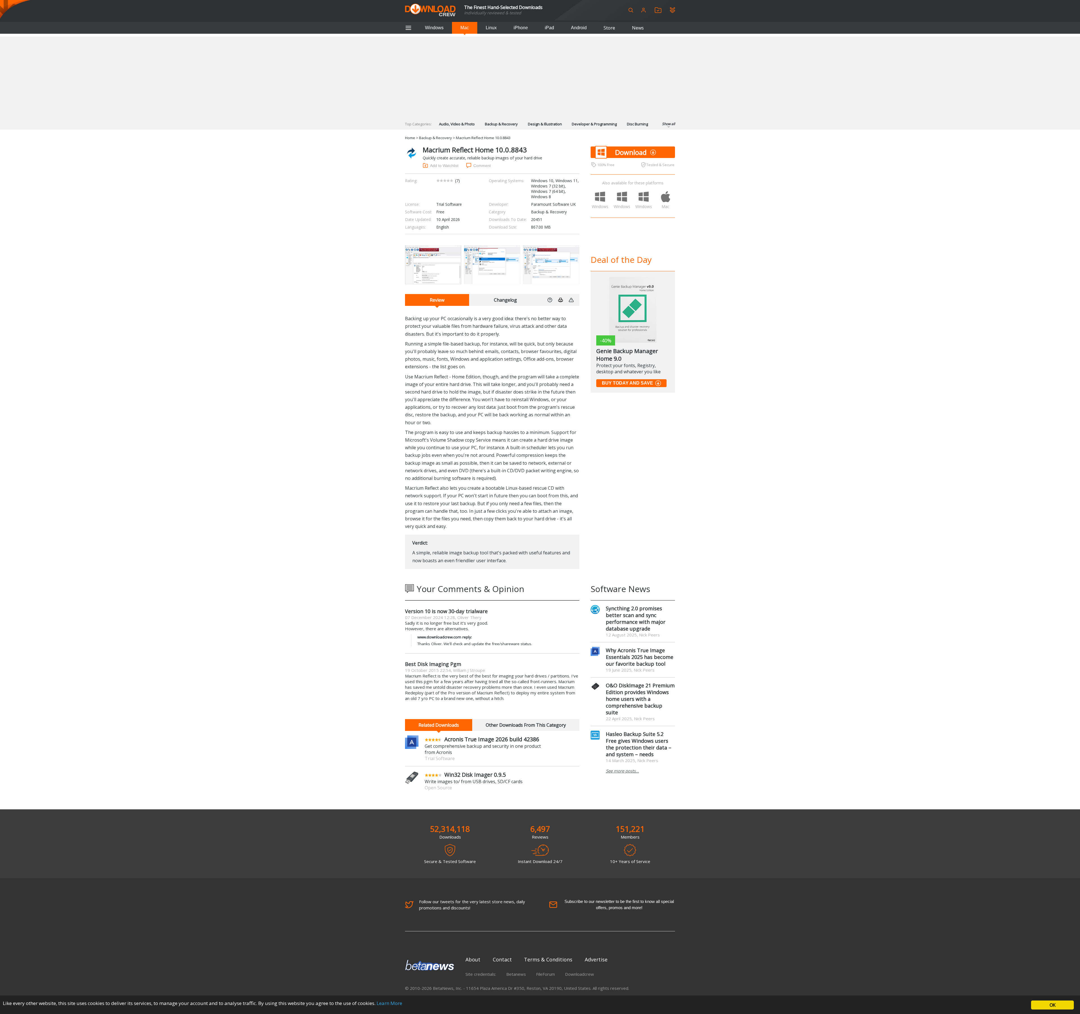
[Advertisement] (540, 76)
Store (609, 28)
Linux (491, 27)
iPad (549, 27)
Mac (464, 27)
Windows (434, 27)
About (472, 959)
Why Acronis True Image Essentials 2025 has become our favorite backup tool (639, 657)
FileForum (545, 974)
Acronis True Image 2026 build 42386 (491, 739)
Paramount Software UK (553, 204)
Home (410, 137)
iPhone (521, 27)
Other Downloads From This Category (526, 725)
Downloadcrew (579, 974)
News (638, 28)
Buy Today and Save (627, 383)
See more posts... (622, 771)
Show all (668, 123)
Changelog (505, 300)
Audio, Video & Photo (457, 124)
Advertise (596, 959)
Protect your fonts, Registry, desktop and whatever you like (628, 368)
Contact (502, 959)
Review (437, 300)
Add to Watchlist (444, 165)
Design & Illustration (545, 124)
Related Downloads (438, 725)
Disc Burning (637, 124)
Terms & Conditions (548, 959)
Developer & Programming (594, 124)
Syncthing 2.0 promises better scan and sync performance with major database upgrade (635, 618)
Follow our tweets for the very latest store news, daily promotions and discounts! (472, 905)
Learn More (389, 1003)
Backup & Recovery (501, 124)
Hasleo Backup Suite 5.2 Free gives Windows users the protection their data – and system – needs (638, 744)
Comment (482, 165)
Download (631, 152)
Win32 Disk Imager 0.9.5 (475, 774)
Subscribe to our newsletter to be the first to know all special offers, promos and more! (619, 904)
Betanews (516, 974)
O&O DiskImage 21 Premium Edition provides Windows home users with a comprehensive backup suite (640, 699)
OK (1052, 1005)
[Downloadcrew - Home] (430, 10)
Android (579, 27)
